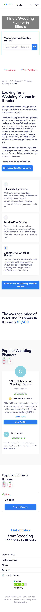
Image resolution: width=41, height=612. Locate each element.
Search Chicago (20, 507)
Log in (36, 4)
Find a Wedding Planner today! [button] (17, 168)
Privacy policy (20, 602)
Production (16, 80)
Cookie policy (29, 599)
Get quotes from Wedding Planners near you (20, 285)
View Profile (20, 422)
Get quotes (20, 530)
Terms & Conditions (13, 599)
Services (5, 80)
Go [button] (34, 46)
